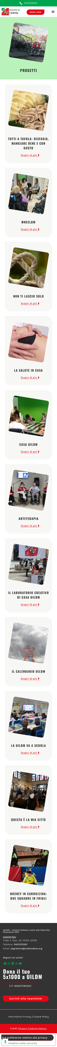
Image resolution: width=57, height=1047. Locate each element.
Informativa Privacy (19, 1016)
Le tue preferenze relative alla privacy (24, 1037)
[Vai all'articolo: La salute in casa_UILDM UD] (28, 342)
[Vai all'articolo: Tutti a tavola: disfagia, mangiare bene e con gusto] (28, 110)
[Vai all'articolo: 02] (28, 194)
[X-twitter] (16, 964)
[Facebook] (5, 964)
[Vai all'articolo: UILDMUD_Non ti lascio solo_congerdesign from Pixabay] (28, 268)
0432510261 (21, 944)
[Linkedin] (12, 964)
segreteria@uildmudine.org (26, 948)
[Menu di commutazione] (53, 11)
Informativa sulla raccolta (20, 1043)
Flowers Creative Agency (32, 1028)
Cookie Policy (41, 1016)
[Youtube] (20, 964)
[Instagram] (9, 964)
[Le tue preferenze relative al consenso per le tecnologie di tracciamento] (5, 1042)
